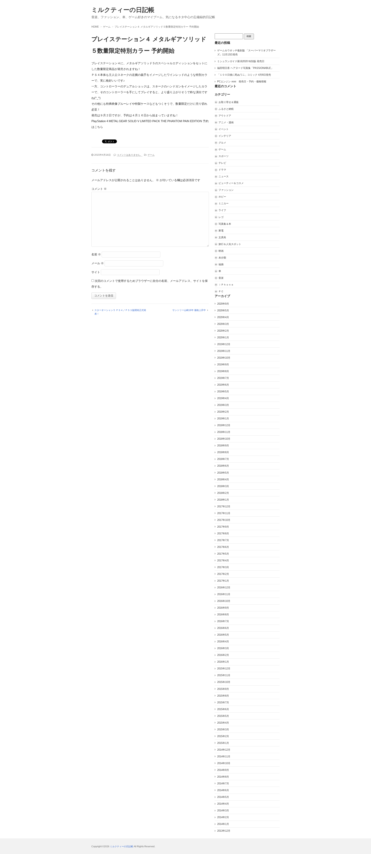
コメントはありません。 (129, 155)
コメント (99, 188)
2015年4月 (223, 722)
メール (97, 263)
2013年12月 (223, 830)
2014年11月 (223, 756)
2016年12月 (223, 587)
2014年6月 (223, 790)
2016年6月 (223, 628)
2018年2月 (223, 493)
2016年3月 (223, 648)
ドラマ (222, 169)
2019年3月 (223, 405)
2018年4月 (223, 479)
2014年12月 (223, 749)
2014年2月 (223, 817)
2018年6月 (223, 465)
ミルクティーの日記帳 (122, 9)
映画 (221, 250)
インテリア (225, 135)
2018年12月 (223, 425)
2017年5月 (223, 553)
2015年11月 (223, 675)
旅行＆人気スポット (230, 244)
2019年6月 (223, 384)
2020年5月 (223, 310)
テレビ (222, 162)
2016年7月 (223, 621)
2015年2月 (223, 736)
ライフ (222, 210)
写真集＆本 (225, 223)
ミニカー (224, 203)
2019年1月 (223, 418)
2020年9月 (223, 303)
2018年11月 (223, 432)
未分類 (222, 257)
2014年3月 (223, 810)
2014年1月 (223, 824)
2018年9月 (223, 445)
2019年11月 (223, 351)
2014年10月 (223, 763)
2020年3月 (223, 324)
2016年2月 (223, 655)
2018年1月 (223, 499)
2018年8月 (223, 452)
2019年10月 (223, 357)
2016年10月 (223, 601)
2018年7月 (223, 459)
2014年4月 (223, 803)
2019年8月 (223, 371)
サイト (95, 272)
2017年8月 (223, 533)
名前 (96, 254)
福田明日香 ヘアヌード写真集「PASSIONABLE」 (245, 68)
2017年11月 (223, 513)
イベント (224, 129)
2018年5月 (223, 472)
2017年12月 (223, 506)
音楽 (221, 277)
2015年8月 (223, 695)
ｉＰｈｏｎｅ (226, 284)
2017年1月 (223, 580)
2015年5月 (223, 716)
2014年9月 (223, 770)
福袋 (221, 264)
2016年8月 (223, 614)
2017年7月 (223, 540)
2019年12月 (223, 344)
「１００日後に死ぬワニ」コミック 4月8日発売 (244, 74)
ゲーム (151, 155)
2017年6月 (223, 547)
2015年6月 (223, 709)
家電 (221, 230)
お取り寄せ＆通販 (229, 102)
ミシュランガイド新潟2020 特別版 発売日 (240, 61)
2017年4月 (223, 560)
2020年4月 (223, 317)
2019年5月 (223, 391)
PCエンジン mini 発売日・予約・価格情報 (241, 81)
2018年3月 (223, 486)
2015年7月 (223, 702)
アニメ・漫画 (226, 122)
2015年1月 (223, 743)
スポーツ (224, 156)
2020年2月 (223, 330)
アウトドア (225, 115)
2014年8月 (223, 776)
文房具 (222, 237)
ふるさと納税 (226, 108)
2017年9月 (223, 526)
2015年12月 (223, 668)
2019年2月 (223, 411)
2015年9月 (223, 689)
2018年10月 (223, 438)
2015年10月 (223, 682)
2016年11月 (223, 594)
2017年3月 (223, 567)
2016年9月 (223, 607)
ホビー (222, 196)
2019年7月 (223, 378)
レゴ (221, 217)
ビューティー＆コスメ (231, 183)
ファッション (226, 189)
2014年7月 (223, 783)
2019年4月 (223, 398)
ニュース (224, 176)
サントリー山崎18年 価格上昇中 (189, 310)
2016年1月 (223, 661)
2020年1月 (223, 337)
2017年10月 (223, 520)
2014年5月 (223, 797)
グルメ (222, 142)
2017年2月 (223, 574)
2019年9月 (223, 364)
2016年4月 (223, 641)
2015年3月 (223, 729)
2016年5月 (223, 634)
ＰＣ (221, 291)
